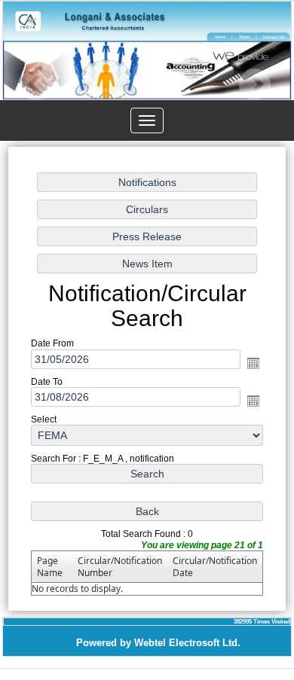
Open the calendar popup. (253, 362)
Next (254, 85)
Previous (36, 85)
